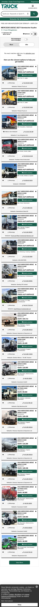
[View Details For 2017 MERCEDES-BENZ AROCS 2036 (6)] (9, 198)
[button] (26, 33)
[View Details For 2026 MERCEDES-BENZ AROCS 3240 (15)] (9, 417)
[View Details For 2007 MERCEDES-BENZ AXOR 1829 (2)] (9, 97)
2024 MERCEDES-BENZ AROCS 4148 (25, 140)
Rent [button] (11, 44)
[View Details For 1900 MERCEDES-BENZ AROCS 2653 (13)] (9, 368)
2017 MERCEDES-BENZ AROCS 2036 (25, 192)
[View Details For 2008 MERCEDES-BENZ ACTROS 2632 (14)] (9, 393)
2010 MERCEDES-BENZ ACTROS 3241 (25, 488)
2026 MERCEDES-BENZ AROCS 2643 (25, 314)
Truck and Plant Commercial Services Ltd (22, 235)
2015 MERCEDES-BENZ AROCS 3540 (25, 67)
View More (19, 562)
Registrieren (20, 2)
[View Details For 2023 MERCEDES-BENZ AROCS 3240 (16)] (9, 445)
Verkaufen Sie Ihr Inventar (19, 19)
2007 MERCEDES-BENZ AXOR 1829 (25, 92)
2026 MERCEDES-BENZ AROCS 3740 (25, 165)
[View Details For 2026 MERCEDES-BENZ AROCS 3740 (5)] (9, 170)
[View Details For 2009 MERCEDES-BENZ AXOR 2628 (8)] (9, 247)
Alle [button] (26, 44)
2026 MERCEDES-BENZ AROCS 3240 (25, 411)
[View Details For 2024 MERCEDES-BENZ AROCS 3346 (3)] (9, 122)
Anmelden (5, 2)
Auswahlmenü (32, 8)
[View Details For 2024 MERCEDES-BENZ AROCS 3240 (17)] (9, 469)
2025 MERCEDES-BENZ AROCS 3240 (25, 265)
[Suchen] (34, 13)
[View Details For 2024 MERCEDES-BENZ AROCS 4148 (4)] (9, 146)
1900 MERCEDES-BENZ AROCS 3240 (25, 512)
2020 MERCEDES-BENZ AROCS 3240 (25, 290)
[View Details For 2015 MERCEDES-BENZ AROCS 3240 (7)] (9, 229)
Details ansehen (27, 75)
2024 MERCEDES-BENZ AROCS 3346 (25, 116)
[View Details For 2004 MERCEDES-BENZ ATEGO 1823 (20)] (9, 542)
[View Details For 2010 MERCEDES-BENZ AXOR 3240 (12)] (9, 344)
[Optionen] (35, 66)
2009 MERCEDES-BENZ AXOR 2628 (25, 241)
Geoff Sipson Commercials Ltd (22, 308)
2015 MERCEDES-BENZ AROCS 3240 (25, 216)
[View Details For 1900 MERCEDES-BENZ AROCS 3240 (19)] (9, 518)
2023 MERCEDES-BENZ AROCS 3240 (25, 439)
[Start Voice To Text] (28, 14)
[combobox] (19, 13)
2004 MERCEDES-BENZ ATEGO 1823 (25, 536)
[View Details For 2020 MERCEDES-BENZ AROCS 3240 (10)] (9, 295)
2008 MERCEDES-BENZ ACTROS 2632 (25, 387)
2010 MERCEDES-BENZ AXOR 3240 (25, 338)
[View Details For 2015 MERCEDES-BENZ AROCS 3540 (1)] (9, 73)
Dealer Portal (13, 2)
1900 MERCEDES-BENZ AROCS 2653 (25, 363)
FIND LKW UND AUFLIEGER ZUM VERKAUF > (16, 23)
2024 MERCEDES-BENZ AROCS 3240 (25, 463)
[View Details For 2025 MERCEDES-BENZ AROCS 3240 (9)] (9, 271)
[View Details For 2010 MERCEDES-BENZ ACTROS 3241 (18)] (9, 493)
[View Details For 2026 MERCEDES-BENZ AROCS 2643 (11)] (9, 320)
